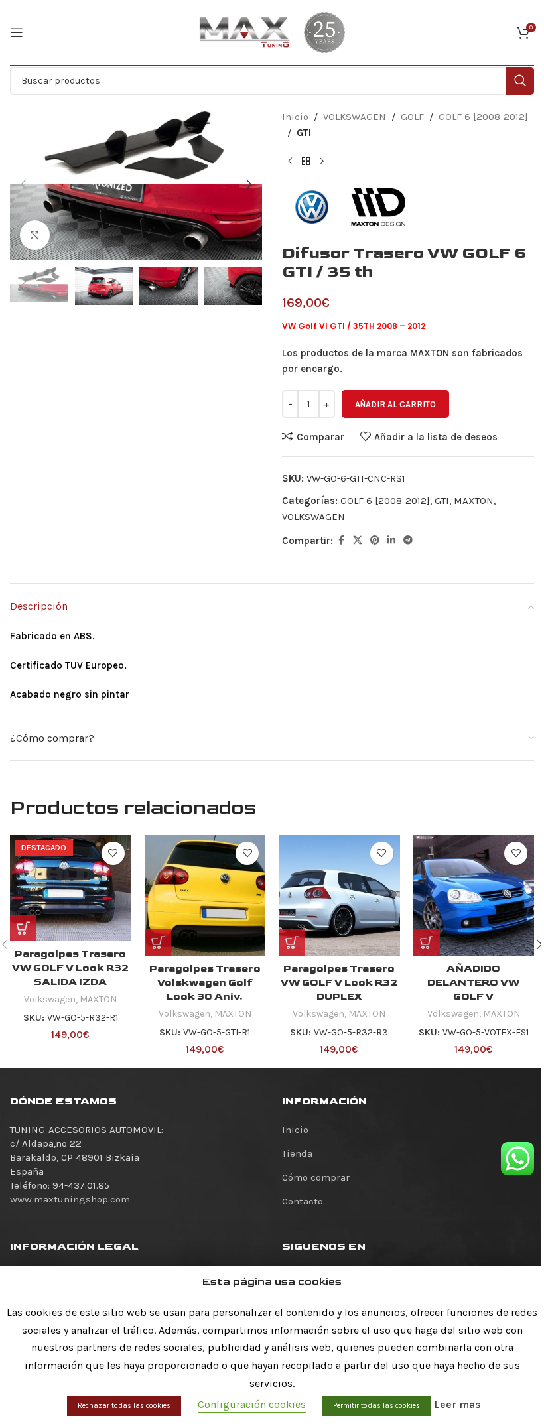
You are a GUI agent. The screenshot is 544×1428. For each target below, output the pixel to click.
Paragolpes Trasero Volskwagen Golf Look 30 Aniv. (205, 982)
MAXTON (474, 501)
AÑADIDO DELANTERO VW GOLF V (473, 982)
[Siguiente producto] (322, 162)
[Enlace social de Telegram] (408, 540)
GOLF (412, 117)
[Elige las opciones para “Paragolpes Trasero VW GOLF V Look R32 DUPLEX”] (292, 942)
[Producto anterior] (290, 162)
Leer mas (457, 1404)
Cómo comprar (316, 1177)
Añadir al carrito (395, 404)
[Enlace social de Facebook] (341, 540)
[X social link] (357, 540)
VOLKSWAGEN (354, 117)
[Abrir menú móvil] (16, 32)
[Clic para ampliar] (35, 235)
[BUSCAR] (520, 81)
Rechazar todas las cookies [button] (124, 1405)
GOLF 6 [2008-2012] (483, 117)
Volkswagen (50, 999)
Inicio (295, 117)
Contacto (302, 1201)
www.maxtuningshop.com (70, 1199)
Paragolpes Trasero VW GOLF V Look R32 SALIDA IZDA (70, 968)
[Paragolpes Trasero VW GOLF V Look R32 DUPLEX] (339, 895)
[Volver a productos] (306, 162)
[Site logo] (245, 32)
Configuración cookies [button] (252, 1404)
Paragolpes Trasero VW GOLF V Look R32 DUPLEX (339, 982)
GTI (304, 133)
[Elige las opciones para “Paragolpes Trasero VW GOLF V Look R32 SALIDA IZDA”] (23, 928)
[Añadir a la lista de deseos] (113, 853)
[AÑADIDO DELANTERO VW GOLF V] (474, 895)
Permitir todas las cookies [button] (376, 1405)
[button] (23, 184)
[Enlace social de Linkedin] (391, 540)
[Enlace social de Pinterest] (374, 540)
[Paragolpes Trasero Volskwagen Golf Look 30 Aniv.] (205, 895)
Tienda (297, 1153)
